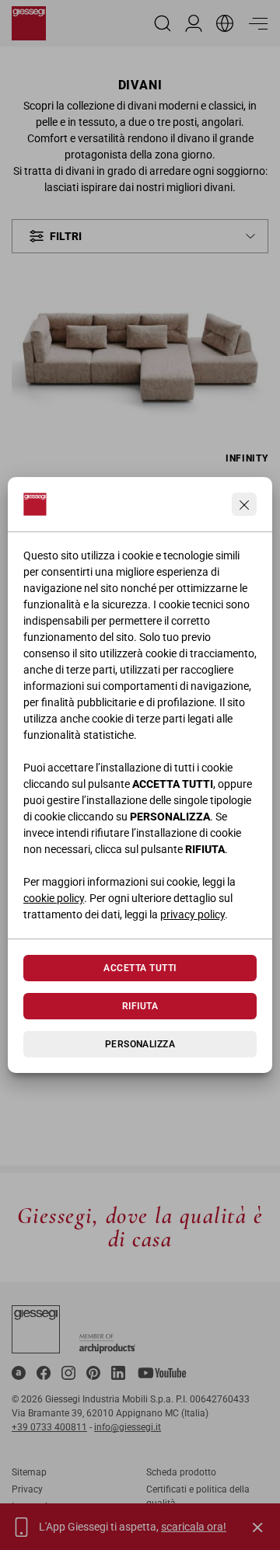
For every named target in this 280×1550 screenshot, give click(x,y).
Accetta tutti (139, 968)
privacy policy (192, 914)
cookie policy (53, 898)
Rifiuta (140, 1006)
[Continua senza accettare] (244, 504)
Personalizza (140, 1044)
